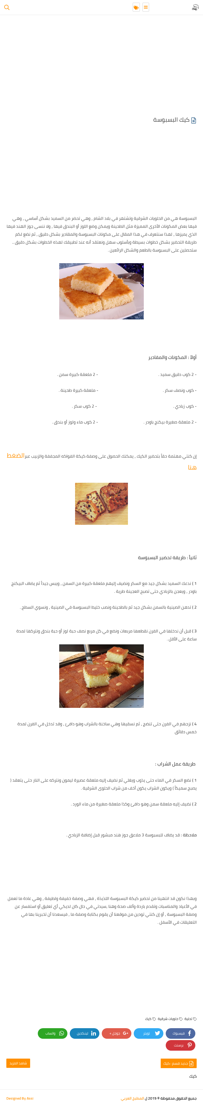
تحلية (188, 1018)
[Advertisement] (101, 66)
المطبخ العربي (132, 1098)
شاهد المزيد (18, 1063)
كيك (148, 1018)
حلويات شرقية (168, 1018)
